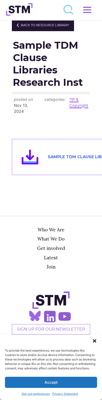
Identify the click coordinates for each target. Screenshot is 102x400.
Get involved (51, 248)
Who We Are (51, 230)
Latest (51, 258)
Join (51, 267)
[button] (94, 340)
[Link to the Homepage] (19, 10)
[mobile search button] (68, 10)
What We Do (51, 239)
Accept (51, 382)
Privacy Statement (65, 394)
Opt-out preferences (36, 394)
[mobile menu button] (87, 10)
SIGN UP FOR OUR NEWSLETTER (51, 329)
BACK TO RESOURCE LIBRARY (45, 25)
